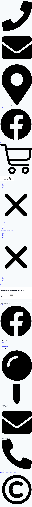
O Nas (3, 233)
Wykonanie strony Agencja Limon (8, 472)
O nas (2, 183)
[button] (16, 205)
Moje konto (3, 282)
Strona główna (4, 182)
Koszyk (3, 238)
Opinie (3, 185)
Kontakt (3, 186)
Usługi (2, 184)
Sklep (2, 187)
